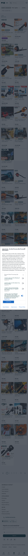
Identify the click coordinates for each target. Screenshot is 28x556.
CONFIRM (8, 301)
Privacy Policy (22, 307)
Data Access (14, 307)
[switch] (22, 278)
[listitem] (14, 275)
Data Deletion (6, 307)
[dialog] (14, 278)
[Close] (25, 249)
